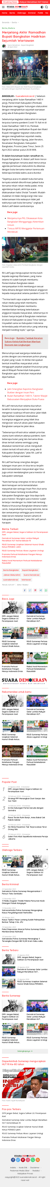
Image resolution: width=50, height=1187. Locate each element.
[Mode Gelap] (42, 7)
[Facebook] (13, 1160)
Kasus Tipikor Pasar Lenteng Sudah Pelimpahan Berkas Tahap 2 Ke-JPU (23, 921)
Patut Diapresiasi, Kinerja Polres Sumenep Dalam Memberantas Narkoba (23, 930)
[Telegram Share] (41, 590)
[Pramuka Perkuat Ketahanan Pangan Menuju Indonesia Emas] (12, 658)
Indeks (13, 1167)
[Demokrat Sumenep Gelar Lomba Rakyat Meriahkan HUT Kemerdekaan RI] (37, 608)
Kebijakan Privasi (25, 1173)
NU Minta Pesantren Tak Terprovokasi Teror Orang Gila (27, 828)
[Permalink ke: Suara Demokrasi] (4, 46)
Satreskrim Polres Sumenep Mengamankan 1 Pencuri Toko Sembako (22, 892)
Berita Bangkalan (11, 570)
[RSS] (38, 1160)
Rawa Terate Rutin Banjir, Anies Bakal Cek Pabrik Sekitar (26, 818)
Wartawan (26, 580)
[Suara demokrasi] (17, 7)
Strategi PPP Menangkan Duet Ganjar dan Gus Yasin (26, 799)
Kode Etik (23, 1167)
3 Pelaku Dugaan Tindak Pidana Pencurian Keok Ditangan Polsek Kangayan (23, 902)
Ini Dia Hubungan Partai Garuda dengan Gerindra (25, 809)
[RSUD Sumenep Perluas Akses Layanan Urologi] (37, 633)
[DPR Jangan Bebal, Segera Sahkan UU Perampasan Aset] (12, 608)
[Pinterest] (23, 1160)
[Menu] (4, 7)
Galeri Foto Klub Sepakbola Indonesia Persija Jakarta (28, 837)
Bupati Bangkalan (27, 45)
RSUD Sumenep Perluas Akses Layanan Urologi (23, 550)
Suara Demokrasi (14, 45)
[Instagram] (28, 1160)
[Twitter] (18, 1160)
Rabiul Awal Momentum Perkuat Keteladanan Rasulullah (22, 561)
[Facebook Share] (25, 590)
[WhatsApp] (33, 1160)
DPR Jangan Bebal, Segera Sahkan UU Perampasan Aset (25, 533)
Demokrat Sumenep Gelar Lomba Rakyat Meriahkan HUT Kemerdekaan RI (20, 539)
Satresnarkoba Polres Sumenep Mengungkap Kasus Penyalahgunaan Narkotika (22, 911)
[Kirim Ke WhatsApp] (46, 590)
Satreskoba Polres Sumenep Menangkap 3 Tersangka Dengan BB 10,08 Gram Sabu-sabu (22, 940)
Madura (11, 28)
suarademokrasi (10, 580)
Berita (4, 28)
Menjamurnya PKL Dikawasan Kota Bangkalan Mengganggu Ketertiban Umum (25, 221)
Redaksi (36, 1170)
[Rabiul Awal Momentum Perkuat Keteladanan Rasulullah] (37, 658)
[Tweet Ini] (30, 590)
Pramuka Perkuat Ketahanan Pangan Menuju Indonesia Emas (22, 555)
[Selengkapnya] (47, 849)
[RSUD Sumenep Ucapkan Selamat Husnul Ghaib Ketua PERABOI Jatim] (12, 633)
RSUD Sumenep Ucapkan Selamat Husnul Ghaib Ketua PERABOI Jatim (23, 545)
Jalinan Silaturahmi (11, 575)
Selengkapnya (24, 1051)
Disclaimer (34, 1167)
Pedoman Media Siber (20, 1170)
